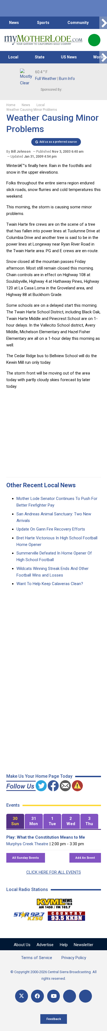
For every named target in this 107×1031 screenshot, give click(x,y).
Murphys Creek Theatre (27, 843)
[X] (21, 996)
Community (78, 22)
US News (69, 57)
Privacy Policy (73, 957)
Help (64, 944)
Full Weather (46, 78)
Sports (43, 22)
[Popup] (94, 40)
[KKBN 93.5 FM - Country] (66, 914)
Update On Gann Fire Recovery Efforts (50, 529)
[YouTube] (53, 996)
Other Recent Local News (41, 485)
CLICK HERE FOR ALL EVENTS (53, 872)
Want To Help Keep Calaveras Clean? (49, 583)
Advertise (45, 944)
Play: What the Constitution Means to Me (45, 837)
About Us (22, 944)
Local (13, 57)
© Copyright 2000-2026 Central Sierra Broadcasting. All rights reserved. (53, 975)
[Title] (85, 996)
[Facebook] (37, 996)
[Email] (69, 996)
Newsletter (83, 944)
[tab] (15, 821)
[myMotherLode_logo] (43, 39)
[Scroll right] (103, 23)
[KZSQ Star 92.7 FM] (27, 914)
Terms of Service (36, 957)
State (39, 57)
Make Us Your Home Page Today (39, 776)
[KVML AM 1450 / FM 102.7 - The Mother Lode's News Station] (54, 902)
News (14, 22)
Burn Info (67, 78)
